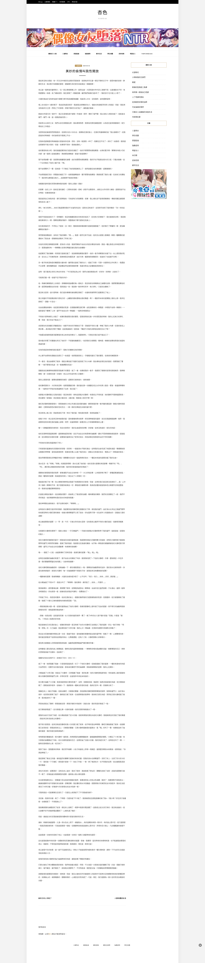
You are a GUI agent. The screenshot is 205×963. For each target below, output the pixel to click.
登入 (50, 934)
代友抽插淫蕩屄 (138, 107)
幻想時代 (135, 72)
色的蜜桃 (62, 2)
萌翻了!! (55, 2)
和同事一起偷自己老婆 (140, 92)
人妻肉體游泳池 (120, 898)
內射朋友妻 (136, 117)
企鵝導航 (47, 2)
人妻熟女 (65, 53)
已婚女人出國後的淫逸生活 (142, 112)
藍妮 (133, 82)
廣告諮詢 (96, 945)
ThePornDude (146, 53)
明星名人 (133, 53)
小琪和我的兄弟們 (138, 77)
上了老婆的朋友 (138, 97)
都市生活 (99, 53)
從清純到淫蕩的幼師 (139, 102)
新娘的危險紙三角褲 (139, 87)
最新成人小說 (52, 53)
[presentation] (29, 38)
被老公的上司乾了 (45, 898)
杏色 (102, 12)
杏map (40, 2)
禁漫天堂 (74, 2)
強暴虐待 (88, 53)
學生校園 (110, 53)
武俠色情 (121, 53)
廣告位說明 (106, 945)
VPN (68, 2)
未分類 (134, 155)
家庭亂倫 (76, 53)
